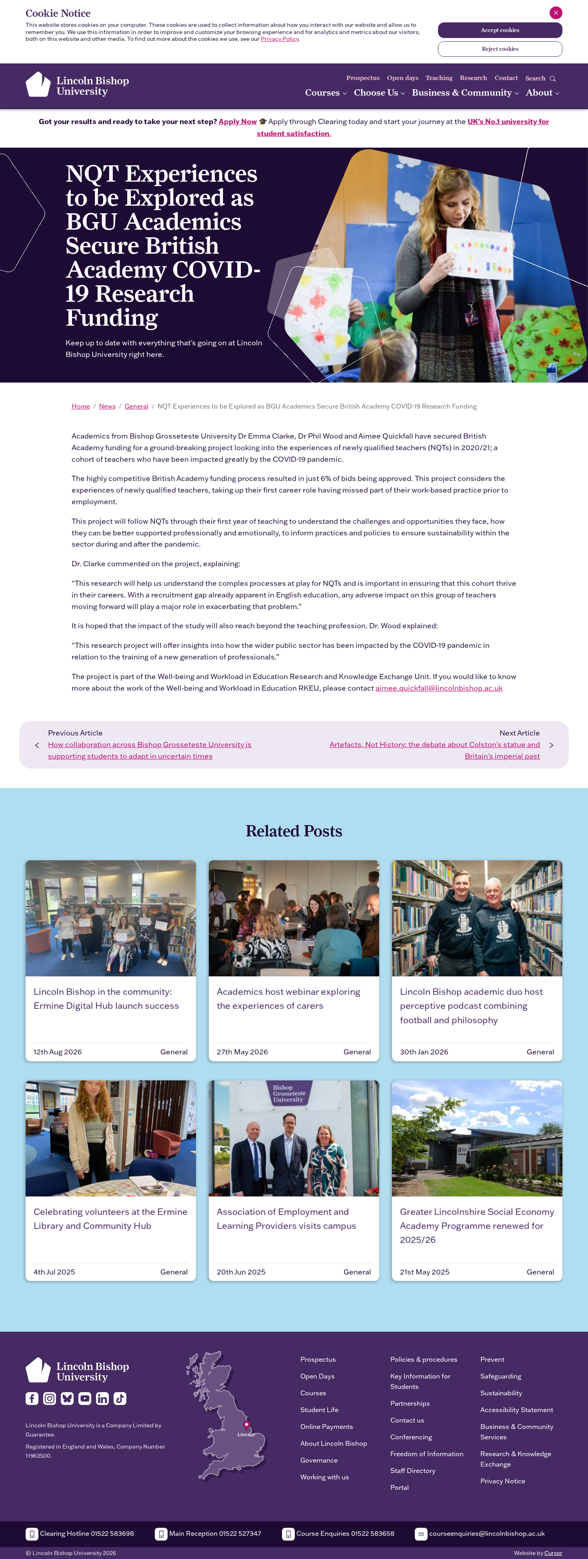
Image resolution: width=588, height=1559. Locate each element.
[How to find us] (227, 1416)
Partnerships (410, 1403)
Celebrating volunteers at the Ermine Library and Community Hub (111, 1218)
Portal (399, 1487)
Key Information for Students (420, 1381)
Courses (323, 92)
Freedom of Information (427, 1453)
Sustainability (501, 1393)
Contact (506, 78)
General (136, 406)
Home (81, 406)
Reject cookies (500, 49)
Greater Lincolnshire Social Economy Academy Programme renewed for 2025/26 (477, 1225)
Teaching (439, 78)
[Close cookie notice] (556, 12)
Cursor (553, 1553)
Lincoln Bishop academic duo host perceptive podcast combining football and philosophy (471, 1005)
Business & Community (463, 92)
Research (473, 78)
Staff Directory (413, 1470)
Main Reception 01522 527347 (214, 1533)
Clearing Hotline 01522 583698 (86, 1533)
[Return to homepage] (77, 84)
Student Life (319, 1409)
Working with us (324, 1477)
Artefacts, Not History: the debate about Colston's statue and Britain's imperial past (435, 750)
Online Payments (326, 1426)
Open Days (317, 1376)
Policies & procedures (424, 1359)
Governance (319, 1460)
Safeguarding (500, 1376)
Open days (402, 78)
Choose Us (377, 92)
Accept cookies (500, 30)
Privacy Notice (502, 1481)
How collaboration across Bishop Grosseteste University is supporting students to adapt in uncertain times (150, 750)
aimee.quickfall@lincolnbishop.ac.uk (439, 688)
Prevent (492, 1359)
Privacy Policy (279, 38)
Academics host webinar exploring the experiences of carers (288, 998)
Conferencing (411, 1437)
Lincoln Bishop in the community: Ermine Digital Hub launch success (106, 998)
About (540, 92)
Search (536, 78)
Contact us (407, 1420)
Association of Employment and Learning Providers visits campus (286, 1218)
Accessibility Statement (516, 1409)
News (107, 406)
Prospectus (363, 78)
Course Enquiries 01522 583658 (344, 1533)
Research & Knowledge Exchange (515, 1458)
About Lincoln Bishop (333, 1443)
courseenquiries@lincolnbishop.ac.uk (486, 1533)
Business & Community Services (517, 1431)
